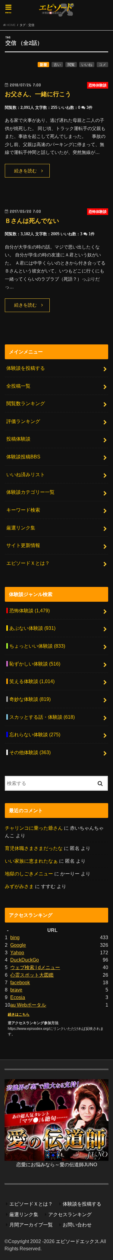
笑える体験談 (32, 681)
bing (15, 937)
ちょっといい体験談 (37, 646)
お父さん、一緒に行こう (38, 94)
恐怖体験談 (29, 610)
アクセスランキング (70, 1214)
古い (57, 65)
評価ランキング (23, 421)
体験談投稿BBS (23, 456)
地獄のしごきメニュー (29, 873)
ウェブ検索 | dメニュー (35, 967)
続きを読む (25, 170)
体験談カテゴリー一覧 (30, 492)
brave (16, 989)
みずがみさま (19, 886)
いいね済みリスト (25, 474)
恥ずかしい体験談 (34, 663)
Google (18, 945)
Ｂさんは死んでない (32, 220)
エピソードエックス (77, 1241)
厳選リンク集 (20, 527)
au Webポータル (28, 1005)
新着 (43, 65)
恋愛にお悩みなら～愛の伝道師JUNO (56, 1164)
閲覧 (71, 65)
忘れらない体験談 (34, 734)
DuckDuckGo (24, 959)
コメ (102, 65)
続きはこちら (19, 1014)
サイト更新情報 (23, 545)
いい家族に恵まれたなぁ (31, 861)
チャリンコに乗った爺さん (34, 828)
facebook (20, 982)
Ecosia (17, 997)
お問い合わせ (77, 1224)
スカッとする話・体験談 (42, 717)
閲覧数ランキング (25, 403)
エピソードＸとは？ (28, 563)
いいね (86, 65)
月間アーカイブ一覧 (31, 1224)
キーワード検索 (23, 510)
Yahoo (17, 952)
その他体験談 (30, 752)
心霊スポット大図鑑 (32, 975)
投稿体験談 (18, 438)
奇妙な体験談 (30, 699)
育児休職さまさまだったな (34, 848)
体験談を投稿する (25, 368)
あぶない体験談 (32, 628)
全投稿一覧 (18, 386)
